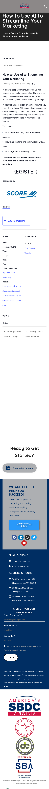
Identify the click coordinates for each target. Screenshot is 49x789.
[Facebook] (14, 537)
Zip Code (9, 635)
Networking (7, 277)
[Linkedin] (21, 537)
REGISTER (24, 171)
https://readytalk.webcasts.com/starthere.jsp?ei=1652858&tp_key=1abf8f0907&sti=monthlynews (12, 295)
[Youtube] (24, 543)
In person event (9, 272)
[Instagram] (27, 537)
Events (14, 33)
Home (5, 33)
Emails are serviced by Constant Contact (23, 686)
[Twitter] (34, 537)
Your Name (10, 625)
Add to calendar (16, 221)
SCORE (6, 207)
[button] (45, 6)
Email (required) (13, 615)
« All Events (8, 58)
